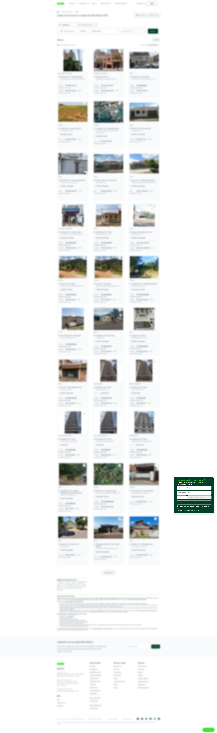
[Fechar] (214, 477)
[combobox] (199, 497)
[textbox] (199, 498)
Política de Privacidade (192, 510)
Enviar (194, 502)
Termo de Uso (181, 510)
